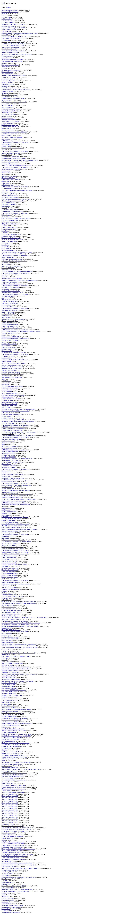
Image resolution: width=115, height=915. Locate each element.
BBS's (3, 335)
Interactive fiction (6, 100)
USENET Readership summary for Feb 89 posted (15, 427)
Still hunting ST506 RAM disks (10, 767)
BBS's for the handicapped (9, 49)
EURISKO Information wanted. (10, 451)
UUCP (3, 192)
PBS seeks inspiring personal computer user (13, 789)
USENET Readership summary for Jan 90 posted (15, 621)
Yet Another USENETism (8, 268)
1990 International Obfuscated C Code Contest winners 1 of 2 (18, 827)
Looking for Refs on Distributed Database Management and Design (19, 33)
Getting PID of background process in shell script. (15, 631)
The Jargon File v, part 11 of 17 (10, 812)
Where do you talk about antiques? (11, 238)
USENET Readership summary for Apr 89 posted (15, 450)
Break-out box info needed (9, 563)
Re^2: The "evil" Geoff (8, 455)
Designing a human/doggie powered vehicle (13, 158)
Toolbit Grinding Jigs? (7, 783)
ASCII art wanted (6, 704)
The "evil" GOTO (6, 471)
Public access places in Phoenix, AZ (11, 720)
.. (3, 3)
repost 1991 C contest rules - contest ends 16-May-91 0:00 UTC (19, 877)
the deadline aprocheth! (8, 882)
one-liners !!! (5, 902)
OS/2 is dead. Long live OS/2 (9, 771)
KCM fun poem (6, 510)
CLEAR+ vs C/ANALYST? (9, 561)
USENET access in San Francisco (11, 179)
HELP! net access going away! (10, 301)
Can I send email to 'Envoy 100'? (10, 638)
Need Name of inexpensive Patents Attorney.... (14, 755)
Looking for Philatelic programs (10, 637)
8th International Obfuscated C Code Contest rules (15, 831)
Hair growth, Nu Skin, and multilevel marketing (14, 718)
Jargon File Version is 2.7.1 (9, 834)
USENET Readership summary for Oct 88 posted (15, 437)
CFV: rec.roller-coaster (8, 898)
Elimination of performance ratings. (11, 912)
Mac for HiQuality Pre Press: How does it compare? (15, 743)
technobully (5, 660)
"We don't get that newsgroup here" (11, 153)
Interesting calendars (7, 375)
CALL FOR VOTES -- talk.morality (11, 610)
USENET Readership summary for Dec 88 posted (15, 354)
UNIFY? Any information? (9, 872)
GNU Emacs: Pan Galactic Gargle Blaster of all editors (16, 829)
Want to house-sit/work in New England (12, 148)
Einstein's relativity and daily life (10, 121)
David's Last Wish (6, 358)
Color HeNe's (5, 384)
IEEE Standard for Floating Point (10, 543)
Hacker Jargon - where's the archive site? (12, 836)
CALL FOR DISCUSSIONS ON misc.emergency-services (17, 480)
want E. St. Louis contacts (8, 423)
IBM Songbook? (6, 407)
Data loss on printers (7, 766)
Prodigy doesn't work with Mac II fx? (11, 711)
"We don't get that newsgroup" (10, 162)
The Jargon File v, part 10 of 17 (10, 810)
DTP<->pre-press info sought (9, 759)
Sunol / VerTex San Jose (8, 312)
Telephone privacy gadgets (9, 545)
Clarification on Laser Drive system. (11, 527)
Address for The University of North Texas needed (15, 524)
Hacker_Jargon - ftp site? (8, 833)
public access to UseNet (8, 434)
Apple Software (6, 893)
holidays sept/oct (6, 216)
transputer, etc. (5, 289)
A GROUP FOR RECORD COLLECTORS (14, 43)
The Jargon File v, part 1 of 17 (10, 794)
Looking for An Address (8, 453)
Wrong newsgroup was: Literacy (10, 65)
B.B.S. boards (5, 412)
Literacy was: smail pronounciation (11, 70)
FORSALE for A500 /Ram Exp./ (10, 388)
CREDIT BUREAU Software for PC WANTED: (15, 757)
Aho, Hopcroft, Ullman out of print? (11, 234)
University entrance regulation (10, 577)
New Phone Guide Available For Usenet (12, 374)
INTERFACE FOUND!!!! (9, 229)
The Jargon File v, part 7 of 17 (10, 804)
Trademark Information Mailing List (11, 531)
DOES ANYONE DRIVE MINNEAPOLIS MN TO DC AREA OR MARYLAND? (24, 617)
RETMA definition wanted (9, 511)
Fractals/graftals (6, 206)
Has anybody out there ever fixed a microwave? (14, 852)
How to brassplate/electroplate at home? (12, 61)
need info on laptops (7, 116)
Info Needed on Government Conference (12, 266)
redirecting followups (7, 82)
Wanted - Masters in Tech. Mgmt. (10, 110)
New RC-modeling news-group (10, 125)
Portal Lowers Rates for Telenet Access (12, 284)
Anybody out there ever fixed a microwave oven (14, 845)
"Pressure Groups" (6, 464)
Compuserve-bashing (7, 107)
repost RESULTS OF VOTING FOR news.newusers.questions (18, 499)
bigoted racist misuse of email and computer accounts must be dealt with (21, 331)
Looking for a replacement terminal (11, 679)
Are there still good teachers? (9, 573)
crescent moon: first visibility (9, 282)
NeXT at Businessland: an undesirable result (13, 428)
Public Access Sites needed (9, 683)
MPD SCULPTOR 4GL (8, 105)
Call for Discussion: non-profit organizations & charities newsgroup (19, 529)
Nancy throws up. (6, 17)
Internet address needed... (8, 488)
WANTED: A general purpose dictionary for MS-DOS (16, 736)
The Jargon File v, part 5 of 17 (10, 801)
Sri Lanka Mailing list (7, 185)
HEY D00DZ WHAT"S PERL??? (11, 744)
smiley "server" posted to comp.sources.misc (13, 842)
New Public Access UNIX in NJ (10, 303)
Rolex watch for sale (7, 598)
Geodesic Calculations (7, 714)
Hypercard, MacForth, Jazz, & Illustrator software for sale (17, 271)
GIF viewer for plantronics (9, 607)
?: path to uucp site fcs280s (9, 77)
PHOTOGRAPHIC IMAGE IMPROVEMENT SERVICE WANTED (20, 868)
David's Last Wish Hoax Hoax (10, 340)
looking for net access (7, 665)
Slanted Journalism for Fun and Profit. (12, 169)
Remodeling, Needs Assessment (10, 310)
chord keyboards (6, 172)
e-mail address (5, 96)
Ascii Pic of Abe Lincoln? (8, 684)
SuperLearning (5, 222)
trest (3, 298)
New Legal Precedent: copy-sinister (11, 518)
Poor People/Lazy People (8, 26)
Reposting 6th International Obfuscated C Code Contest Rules (18, 435)
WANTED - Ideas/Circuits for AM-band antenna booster (17, 252)
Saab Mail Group (6, 381)
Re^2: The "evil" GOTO (8, 457)
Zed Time (4, 727)
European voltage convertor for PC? (11, 612)
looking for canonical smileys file (10, 670)
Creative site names (7, 349)
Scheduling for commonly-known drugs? (12, 239)
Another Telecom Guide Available (11, 398)
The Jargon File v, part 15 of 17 (10, 819)
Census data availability (8, 887)
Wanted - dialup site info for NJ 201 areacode (14, 787)
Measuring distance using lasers (10, 321)
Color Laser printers (7, 640)
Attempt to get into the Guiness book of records (14, 564)
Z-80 (3, 506)
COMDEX (4, 697)
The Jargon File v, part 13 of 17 (10, 815)
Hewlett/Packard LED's (8, 838)
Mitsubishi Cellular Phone (8, 178)
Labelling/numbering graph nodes (10, 47)
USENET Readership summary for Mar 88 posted (15, 213)
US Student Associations (8, 188)
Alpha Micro (5, 658)
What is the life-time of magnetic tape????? (13, 764)
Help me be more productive (9, 333)
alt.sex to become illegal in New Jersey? (12, 474)
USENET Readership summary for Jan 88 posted (15, 167)
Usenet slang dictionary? (8, 571)
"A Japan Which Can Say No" (10, 559)
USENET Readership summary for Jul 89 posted (15, 502)
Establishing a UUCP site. (8, 741)
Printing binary (5, 128)
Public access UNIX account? (9, 698)
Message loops (5, 896)
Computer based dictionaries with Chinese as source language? (18, 864)
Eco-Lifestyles (5, 245)
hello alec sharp (6, 909)
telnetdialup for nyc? (7, 536)
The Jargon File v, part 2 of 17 (10, 796)
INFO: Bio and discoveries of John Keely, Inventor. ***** (17, 891)
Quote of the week (6, 472)
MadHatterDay (6, 538)
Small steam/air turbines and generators (12, 137)
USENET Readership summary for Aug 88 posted (15, 294)
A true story (5, 232)
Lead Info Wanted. (6, 861)
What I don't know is (7, 72)
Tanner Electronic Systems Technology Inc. (13, 50)
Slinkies (4, 593)
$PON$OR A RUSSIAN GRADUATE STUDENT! (16, 667)
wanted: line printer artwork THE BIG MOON (14, 132)
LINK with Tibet (6, 442)
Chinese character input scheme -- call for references (15, 338)
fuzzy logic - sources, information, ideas (12, 663)
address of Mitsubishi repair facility (11, 614)
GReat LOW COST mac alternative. (11, 746)
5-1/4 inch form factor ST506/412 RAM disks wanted (16, 762)
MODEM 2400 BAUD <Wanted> (11, 630)
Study (3, 444)
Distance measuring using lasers (10, 326)
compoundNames (6, 635)
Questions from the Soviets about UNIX (12, 367)
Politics (3, 585)
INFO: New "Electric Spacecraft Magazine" (13, 905)
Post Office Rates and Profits (9, 344)
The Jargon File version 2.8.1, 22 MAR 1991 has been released (18, 849)
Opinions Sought (6, 146)
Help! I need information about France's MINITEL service (17, 190)
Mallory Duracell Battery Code (10, 52)
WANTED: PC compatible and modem (12, 259)
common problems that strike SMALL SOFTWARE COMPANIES (19, 674)
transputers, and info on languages (11, 287)
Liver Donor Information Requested (11, 439)
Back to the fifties (6, 155)
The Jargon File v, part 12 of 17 (10, 813)
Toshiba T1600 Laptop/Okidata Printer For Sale (14, 856)
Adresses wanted (6, 790)
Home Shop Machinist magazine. (10, 857)
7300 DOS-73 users (7, 31)
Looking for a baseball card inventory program (14, 547)
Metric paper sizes (6, 299)
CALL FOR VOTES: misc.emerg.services (13, 478)
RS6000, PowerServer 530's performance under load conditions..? (19, 646)
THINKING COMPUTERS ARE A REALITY (14, 24)
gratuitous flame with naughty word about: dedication (16, 584)
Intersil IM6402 (6, 317)
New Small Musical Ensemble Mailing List (13, 395)
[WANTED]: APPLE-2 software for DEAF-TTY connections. (18, 421)
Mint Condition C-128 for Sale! (10, 460)
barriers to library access (8, 130)
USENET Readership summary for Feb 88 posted (15, 186)
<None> (4, 760)
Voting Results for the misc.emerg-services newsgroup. (16, 504)
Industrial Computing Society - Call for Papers (14, 730)
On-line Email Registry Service (10, 227)
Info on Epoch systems (8, 661)
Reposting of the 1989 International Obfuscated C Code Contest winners (21, 623)
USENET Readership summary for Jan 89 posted (15, 425)
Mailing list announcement (9, 119)
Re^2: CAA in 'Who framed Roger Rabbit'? (13, 363)
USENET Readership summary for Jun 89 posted (15, 483)
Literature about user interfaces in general (12, 292)
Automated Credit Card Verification (11, 372)
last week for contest (7, 873)
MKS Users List (6, 139)
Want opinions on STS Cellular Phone (12, 377)
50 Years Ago (5, 515)
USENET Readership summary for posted (13, 141)
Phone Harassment (6, 628)
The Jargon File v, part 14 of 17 (10, 817)
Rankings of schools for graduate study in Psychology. (16, 89)
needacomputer (6, 86)
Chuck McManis (6, 476)
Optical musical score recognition (10, 725)
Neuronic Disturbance (7, 123)
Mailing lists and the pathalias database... (12, 368)
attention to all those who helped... (11, 291)
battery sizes (5, 13)
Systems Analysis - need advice (10, 870)
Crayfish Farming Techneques (10, 197)
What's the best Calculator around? (11, 619)
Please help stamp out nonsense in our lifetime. (14, 201)
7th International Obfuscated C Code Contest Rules (15, 624)
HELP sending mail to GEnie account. (12, 847)
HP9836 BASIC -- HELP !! (9, 356)
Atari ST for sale (6, 382)
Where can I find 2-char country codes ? (12, 826)
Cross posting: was (7, 345)
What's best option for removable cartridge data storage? (16, 709)
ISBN (3, 379)
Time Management (6, 879)
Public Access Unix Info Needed (10, 582)
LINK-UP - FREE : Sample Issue (10, 672)
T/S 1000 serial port (7, 391)
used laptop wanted (7, 315)
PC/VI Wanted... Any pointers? (10, 446)
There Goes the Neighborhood (10, 570)
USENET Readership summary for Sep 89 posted (15, 534)
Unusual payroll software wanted (10, 163)
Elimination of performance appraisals (12, 907)
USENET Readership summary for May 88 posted (15, 255)
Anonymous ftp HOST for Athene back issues (14, 690)
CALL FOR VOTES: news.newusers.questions (14, 495)
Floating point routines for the (9, 250)
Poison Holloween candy (8, 347)
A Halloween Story (7, 19)
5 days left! (4, 880)
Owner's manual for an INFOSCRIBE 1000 (13, 785)
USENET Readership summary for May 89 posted (15, 469)
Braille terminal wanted (8, 296)
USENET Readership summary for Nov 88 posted (15, 329)
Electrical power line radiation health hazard (13, 254)
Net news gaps (5, 103)
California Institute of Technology (10, 126)
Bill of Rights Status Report (9, 716)
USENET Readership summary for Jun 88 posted (15, 273)
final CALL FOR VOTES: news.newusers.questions (16, 490)
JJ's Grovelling (5, 246)
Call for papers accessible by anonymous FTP (14, 774)
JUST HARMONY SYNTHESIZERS (12, 38)
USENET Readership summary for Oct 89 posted (15, 550)
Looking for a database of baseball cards (12, 548)
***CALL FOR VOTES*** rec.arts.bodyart (13, 780)
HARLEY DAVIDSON (8, 22)
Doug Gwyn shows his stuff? (9, 404)
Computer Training (7, 633)
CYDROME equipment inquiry (10, 522)
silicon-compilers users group (9, 95)
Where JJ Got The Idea (8, 257)
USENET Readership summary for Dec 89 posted (15, 580)
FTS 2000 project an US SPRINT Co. (12, 430)
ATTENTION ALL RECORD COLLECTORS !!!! (15, 36)
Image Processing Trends (8, 467)
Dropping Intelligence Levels (9, 594)
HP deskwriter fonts (7, 748)
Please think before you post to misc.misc (12, 59)
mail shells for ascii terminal (9, 676)
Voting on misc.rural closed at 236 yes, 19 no (13, 540)
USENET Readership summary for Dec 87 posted (15, 151)
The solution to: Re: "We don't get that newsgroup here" (16, 165)
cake (3, 578)
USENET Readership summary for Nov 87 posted (15, 142)
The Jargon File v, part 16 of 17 (10, 820)
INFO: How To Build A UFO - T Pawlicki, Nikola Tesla (17, 889)
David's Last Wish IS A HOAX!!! (11, 337)
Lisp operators (5, 66)
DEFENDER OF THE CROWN (10, 739)
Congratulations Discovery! (9, 306)
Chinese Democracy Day (8, 481)
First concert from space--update (10, 402)
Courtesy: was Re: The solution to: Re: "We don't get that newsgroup (20, 160)
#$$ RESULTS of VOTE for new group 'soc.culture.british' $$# (19, 601)
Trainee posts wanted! (7, 642)
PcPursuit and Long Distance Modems (12, 497)
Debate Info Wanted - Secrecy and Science (13, 462)
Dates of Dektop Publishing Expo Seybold (13, 713)
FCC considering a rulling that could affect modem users (16, 54)
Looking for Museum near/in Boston (11, 278)
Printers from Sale (6, 269)
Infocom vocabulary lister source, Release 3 (13, 859)
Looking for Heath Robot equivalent (11, 328)
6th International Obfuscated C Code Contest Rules (15, 411)
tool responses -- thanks (8, 824)
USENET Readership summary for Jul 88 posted (15, 285)
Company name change (8, 56)
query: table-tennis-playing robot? (10, 156)
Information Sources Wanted (9, 176)
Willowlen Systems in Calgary (10, 688)
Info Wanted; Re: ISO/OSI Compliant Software (14, 359)
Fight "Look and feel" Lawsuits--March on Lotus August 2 (17, 681)
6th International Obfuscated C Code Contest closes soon (17, 458)
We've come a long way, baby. (10, 393)
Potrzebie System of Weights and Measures (13, 98)
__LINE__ (4, 651)
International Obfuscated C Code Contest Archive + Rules (17, 863)
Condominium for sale (7, 20)
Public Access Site (6, 361)
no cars (3, 276)
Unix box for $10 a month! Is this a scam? (13, 45)
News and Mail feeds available (10, 324)
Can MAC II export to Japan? (9, 88)
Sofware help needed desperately (10, 568)
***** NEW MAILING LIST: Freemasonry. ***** (15, 554)
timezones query (6, 171)
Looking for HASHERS (8, 314)
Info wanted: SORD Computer (10, 691)
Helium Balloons (6, 35)
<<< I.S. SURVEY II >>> (8, 677)
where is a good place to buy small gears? (13, 42)
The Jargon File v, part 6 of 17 (10, 803)
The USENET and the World (9, 587)
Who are (4, 149)
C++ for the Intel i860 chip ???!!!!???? (12, 751)
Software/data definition (8, 84)
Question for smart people (8, 520)
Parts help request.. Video (8, 866)
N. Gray (4, 225)
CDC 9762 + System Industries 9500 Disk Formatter (16, 218)
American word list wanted (9, 204)
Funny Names (5, 231)
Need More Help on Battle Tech (10, 721)
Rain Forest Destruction (8, 900)
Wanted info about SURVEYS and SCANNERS (15, 552)
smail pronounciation (7, 73)
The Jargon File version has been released (13, 792)
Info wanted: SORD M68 (8, 693)
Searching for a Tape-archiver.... (10, 10)
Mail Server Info (6, 654)
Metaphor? (4, 750)
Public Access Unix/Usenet (9, 448)
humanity (4, 15)
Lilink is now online (7, 351)
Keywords (4, 58)
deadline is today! (6, 884)
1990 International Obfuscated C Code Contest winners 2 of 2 (18, 854)
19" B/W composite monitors (9, 732)
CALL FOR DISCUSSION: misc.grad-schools (14, 773)
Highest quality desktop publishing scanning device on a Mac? (18, 653)
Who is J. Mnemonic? (7, 118)
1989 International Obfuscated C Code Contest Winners (16, 541)
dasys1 (3, 342)
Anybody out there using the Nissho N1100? (13, 28)
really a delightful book (8, 202)
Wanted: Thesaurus (7, 322)
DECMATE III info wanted (9, 557)
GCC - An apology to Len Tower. (11, 80)
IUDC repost (5, 243)
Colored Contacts (6, 135)
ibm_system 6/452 (6, 513)
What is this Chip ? (7, 305)
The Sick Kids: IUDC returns (9, 241)
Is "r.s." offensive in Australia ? (10, 700)
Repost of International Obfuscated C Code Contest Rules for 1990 (19, 647)
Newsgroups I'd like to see (9, 236)
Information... (5, 533)
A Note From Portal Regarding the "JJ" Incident (14, 261)
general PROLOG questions (9, 575)
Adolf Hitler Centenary (8, 441)
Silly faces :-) (5, 93)
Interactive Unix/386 (7, 389)
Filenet (3, 174)
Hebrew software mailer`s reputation (11, 109)
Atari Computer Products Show (10, 220)
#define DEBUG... (7, 649)
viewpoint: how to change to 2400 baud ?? (13, 420)
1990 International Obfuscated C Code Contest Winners (16, 668)
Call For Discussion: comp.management (12, 414)
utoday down (5, 275)
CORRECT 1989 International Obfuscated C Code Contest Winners (20, 626)
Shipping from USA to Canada (10, 753)
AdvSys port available (7, 91)
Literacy (4, 63)
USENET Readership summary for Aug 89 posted (15, 517)
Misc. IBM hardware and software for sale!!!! (14, 525)
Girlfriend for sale (6, 600)
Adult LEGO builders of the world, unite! (13, 843)
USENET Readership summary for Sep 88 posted (15, 308)
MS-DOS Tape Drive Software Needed (12, 850)
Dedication (4, 591)
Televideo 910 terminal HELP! (10, 706)
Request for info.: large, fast (9, 29)
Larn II (3, 894)
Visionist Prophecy (7, 215)
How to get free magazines (9, 370)
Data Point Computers (7, 418)
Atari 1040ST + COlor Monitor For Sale (12, 596)
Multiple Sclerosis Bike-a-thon (10, 224)
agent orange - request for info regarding (12, 776)
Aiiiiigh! (4, 68)
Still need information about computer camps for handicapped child (19, 280)
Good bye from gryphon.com (9, 608)
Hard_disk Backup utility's (9, 114)
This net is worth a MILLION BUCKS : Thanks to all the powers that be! (21, 769)
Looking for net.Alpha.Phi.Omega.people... (13, 319)
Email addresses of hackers (9, 555)
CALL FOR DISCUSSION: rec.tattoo (12, 737)
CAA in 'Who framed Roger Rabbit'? (11, 365)
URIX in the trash (6, 910)
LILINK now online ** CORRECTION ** (13, 352)
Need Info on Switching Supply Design (12, 386)
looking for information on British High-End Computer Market (18, 409)
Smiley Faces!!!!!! (6, 702)
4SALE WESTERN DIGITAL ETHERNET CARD (16, 656)
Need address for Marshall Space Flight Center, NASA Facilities (19, 603)
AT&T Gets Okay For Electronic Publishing (13, 501)
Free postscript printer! (7, 397)
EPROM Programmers (8, 605)
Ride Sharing (5, 262)
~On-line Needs (6, 181)
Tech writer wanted (7, 144)
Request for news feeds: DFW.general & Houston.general (17, 723)
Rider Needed (5, 566)
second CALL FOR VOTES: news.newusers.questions (16, 485)
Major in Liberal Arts (7, 492)
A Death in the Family (7, 400)
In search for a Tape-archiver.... (10, 12)
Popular (8, 7)
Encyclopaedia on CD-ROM (9, 405)
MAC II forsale (6, 264)
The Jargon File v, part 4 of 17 (10, 799)
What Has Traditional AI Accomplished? (12, 729)
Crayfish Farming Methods (9, 193)
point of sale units (6, 487)
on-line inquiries (6, 183)
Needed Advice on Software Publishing (12, 211)
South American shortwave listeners (11, 589)
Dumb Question (6, 40)
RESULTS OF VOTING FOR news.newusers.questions (17, 494)
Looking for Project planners (9, 195)
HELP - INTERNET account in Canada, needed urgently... (17, 734)
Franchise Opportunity (7, 508)
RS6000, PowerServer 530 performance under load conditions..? (19, 644)
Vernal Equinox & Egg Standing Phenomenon (14, 75)
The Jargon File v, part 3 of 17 (10, 797)
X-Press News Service (7, 778)
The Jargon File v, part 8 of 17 (10, 806)
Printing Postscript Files (8, 686)
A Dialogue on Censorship (9, 465)
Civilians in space (6, 416)
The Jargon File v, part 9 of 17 (10, 808)
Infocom (4, 840)
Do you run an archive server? (10, 209)
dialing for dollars (6, 248)
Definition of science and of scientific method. (14, 102)
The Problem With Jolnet (8, 616)
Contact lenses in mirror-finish (10, 133)
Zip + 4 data (5, 781)
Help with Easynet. (7, 903)
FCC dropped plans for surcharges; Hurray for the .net (16, 199)
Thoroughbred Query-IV (8, 707)
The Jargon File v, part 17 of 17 (10, 822)
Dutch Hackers (6, 875)
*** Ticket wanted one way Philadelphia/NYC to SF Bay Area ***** (20, 432)
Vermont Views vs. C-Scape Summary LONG (14, 886)
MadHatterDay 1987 (7, 112)
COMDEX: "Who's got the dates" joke (12, 695)
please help (4, 208)
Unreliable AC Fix (6, 79)
